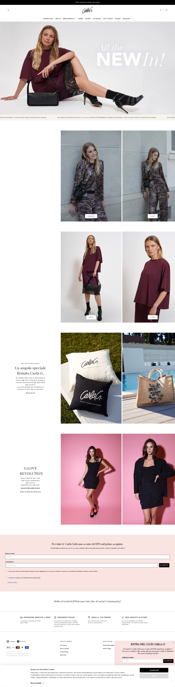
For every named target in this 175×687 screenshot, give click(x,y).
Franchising (64, 652)
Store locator (64, 648)
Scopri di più (30, 393)
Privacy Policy (12, 582)
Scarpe (88, 18)
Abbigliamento (68, 18)
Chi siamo (63, 645)
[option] (87, 68)
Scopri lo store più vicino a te (30, 491)
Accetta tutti (154, 670)
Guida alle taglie (108, 645)
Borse (80, 18)
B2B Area (63, 655)
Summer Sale (48, 18)
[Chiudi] (172, 2)
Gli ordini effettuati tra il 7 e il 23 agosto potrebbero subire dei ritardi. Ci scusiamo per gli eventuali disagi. (71, 117)
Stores (118, 18)
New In (58, 18)
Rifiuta (154, 676)
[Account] (161, 10)
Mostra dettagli (36, 683)
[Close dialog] (173, 643)
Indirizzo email (9, 553)
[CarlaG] (87, 10)
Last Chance (108, 18)
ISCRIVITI (164, 565)
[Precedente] (69, 176)
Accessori (97, 18)
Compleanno (10, 562)
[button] (86, 112)
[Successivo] (166, 176)
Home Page (107, 648)
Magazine (126, 18)
